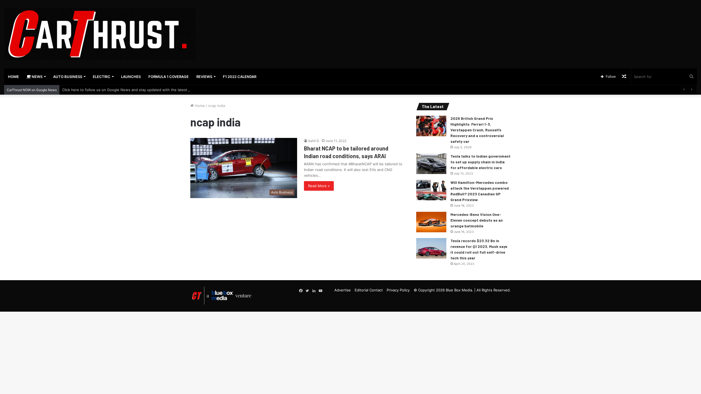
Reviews (204, 76)
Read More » (319, 186)
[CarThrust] (100, 34)
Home (13, 76)
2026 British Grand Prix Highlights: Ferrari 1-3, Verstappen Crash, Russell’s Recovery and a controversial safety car (477, 130)
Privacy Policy (398, 290)
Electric (101, 76)
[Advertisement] (467, 17)
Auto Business (67, 76)
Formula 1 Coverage (168, 76)
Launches (131, 76)
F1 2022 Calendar (239, 76)
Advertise (342, 290)
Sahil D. (314, 141)
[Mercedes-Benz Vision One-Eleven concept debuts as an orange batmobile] (431, 222)
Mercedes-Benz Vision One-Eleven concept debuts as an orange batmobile (476, 220)
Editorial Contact (369, 290)
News (36, 76)
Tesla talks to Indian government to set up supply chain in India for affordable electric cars (480, 162)
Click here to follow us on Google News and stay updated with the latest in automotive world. (142, 90)
